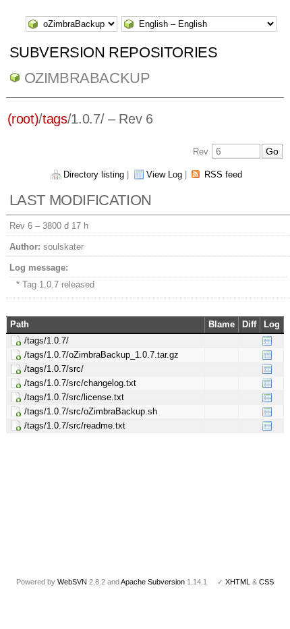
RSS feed (223, 174)
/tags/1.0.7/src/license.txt (74, 397)
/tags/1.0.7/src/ (54, 369)
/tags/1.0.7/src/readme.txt (74, 425)
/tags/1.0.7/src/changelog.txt (80, 383)
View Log (164, 174)
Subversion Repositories (113, 52)
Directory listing (93, 174)
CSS (266, 582)
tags (54, 118)
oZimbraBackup (87, 78)
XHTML (237, 582)
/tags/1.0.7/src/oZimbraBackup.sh (90, 411)
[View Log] (267, 340)
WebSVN (72, 582)
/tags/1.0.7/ (46, 340)
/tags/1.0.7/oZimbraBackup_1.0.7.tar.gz (101, 355)
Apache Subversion (153, 582)
